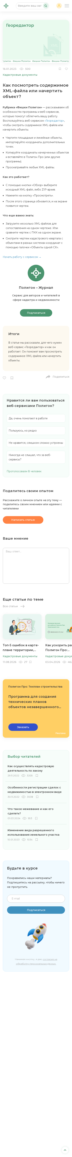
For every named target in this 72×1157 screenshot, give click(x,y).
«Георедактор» (54, 120)
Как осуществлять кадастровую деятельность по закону (31, 768)
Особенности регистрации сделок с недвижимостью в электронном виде (35, 790)
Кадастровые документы (20, 74)
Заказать (23, 727)
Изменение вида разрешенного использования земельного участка (33, 832)
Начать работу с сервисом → (22, 257)
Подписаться (36, 313)
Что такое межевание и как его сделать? (31, 811)
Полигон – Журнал (6, 5)
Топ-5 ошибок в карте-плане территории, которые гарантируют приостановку (21, 648)
